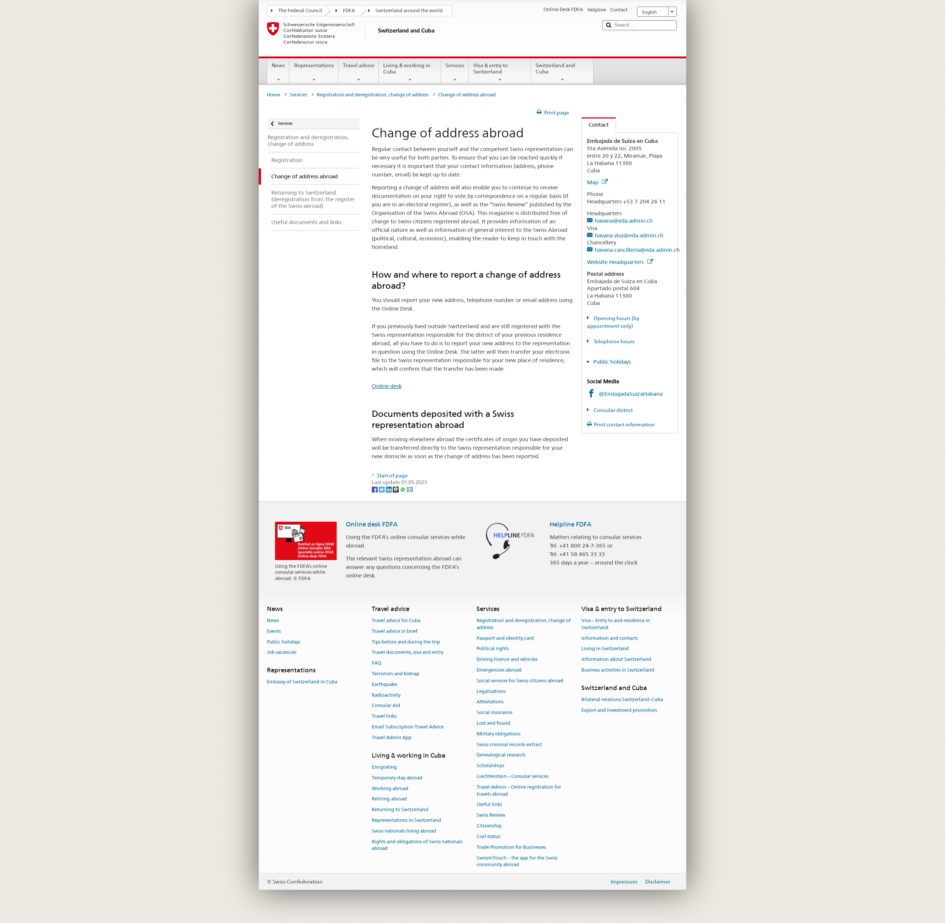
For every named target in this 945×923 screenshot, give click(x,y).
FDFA (349, 10)
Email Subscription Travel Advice (408, 727)
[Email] (410, 489)
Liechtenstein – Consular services (513, 776)
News (278, 65)
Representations (314, 65)
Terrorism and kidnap (395, 673)
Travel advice (358, 65)
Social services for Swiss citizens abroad (520, 680)
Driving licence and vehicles (507, 659)
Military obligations (498, 734)
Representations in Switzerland (406, 820)
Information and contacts (609, 638)
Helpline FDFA (570, 524)
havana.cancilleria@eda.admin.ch (637, 249)
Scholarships (490, 766)
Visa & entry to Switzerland (490, 68)
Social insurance (494, 712)
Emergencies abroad (499, 670)
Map (593, 182)
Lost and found (493, 723)
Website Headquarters (616, 261)
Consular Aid (386, 705)
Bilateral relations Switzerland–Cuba (622, 699)
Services (455, 65)
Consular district (612, 410)
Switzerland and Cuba (555, 68)
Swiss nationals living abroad (404, 831)
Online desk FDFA (372, 524)
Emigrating (384, 767)
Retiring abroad (389, 799)
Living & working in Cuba (406, 68)
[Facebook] (375, 489)
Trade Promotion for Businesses (511, 847)
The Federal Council (300, 10)
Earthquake (384, 684)
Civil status (488, 836)
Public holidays (612, 361)
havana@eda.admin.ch (624, 220)
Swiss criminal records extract (509, 744)
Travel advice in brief (394, 631)
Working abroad (390, 788)
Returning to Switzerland (400, 809)
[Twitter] (382, 489)
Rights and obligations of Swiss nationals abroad (417, 845)
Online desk (387, 386)
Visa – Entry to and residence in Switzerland (615, 624)
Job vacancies (281, 652)
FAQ (376, 663)
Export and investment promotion (619, 710)
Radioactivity (386, 695)
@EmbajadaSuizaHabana (631, 393)
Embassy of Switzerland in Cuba (302, 682)
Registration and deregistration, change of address (373, 94)
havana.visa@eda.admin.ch (629, 235)
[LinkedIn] (389, 489)
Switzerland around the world (409, 10)
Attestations (490, 702)
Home (273, 94)
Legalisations (491, 691)
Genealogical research (501, 755)
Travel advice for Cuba (396, 620)
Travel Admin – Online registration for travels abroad (519, 790)
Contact (595, 124)
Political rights (493, 649)
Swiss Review (491, 815)
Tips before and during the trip (406, 642)
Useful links (489, 804)
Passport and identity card (505, 638)
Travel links (384, 716)
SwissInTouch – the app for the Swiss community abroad (517, 861)
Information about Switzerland (616, 659)
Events (274, 631)
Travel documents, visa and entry (407, 652)
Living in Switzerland (605, 649)
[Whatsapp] (403, 489)
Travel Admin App (392, 737)
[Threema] (396, 489)
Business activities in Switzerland (617, 670)
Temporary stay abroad (397, 777)
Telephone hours (613, 341)
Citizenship (489, 825)
